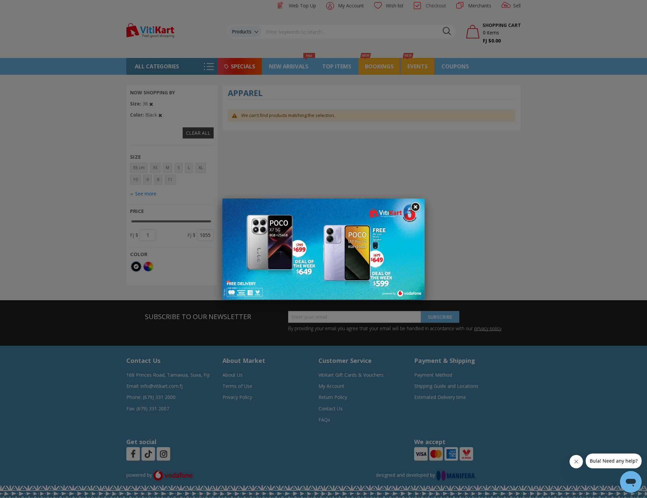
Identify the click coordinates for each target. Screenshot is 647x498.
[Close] (415, 207)
